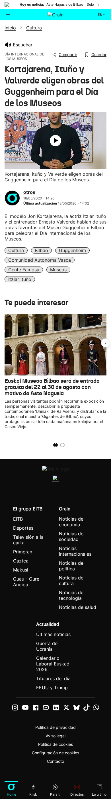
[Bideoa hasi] (55, 140)
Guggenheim (72, 250)
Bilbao (41, 250)
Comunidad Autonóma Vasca (39, 260)
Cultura (16, 250)
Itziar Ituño (19, 279)
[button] (105, 342)
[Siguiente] (99, 4)
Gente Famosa (23, 269)
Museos (58, 269)
